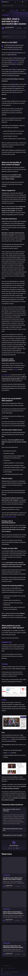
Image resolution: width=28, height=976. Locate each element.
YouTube (5, 664)
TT (10, 974)
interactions (15, 62)
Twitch (4, 700)
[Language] (23, 2)
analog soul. (8, 968)
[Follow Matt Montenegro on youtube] (16, 848)
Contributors (7, 971)
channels (15, 369)
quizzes (9, 752)
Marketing (5, 15)
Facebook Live (7, 642)
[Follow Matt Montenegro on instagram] (12, 848)
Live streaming (5, 375)
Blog (2, 971)
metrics (9, 739)
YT (7, 974)
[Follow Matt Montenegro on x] (14, 848)
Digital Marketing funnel (10, 517)
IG (2, 974)
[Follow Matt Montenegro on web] (9, 848)
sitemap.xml (7, 965)
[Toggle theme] (25, 2)
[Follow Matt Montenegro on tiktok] (19, 848)
